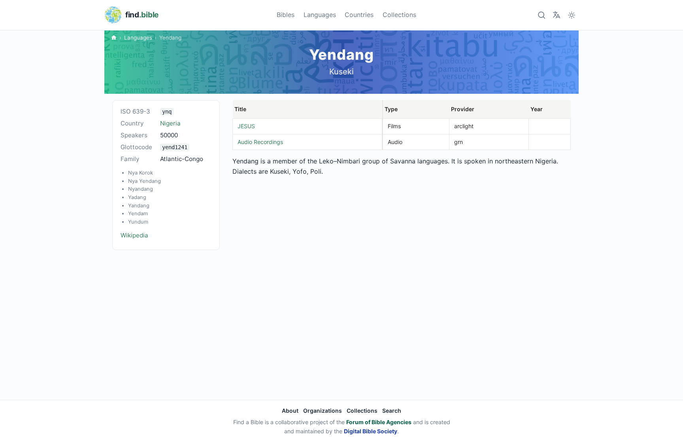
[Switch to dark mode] (572, 15)
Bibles (285, 15)
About (290, 410)
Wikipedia (134, 235)
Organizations (322, 410)
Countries (359, 15)
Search (391, 410)
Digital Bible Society (370, 431)
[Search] (541, 15)
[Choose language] (556, 15)
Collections (399, 15)
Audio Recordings (260, 141)
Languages (320, 15)
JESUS (246, 126)
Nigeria (170, 123)
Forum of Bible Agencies (378, 422)
